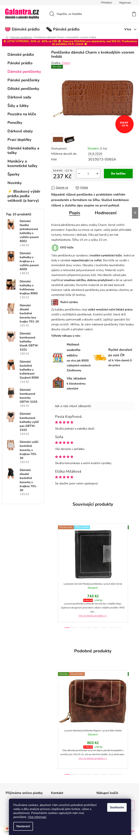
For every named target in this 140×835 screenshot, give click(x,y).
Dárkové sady (19, 97)
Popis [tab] (74, 213)
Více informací (37, 817)
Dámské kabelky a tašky (23, 150)
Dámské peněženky (24, 71)
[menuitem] (24, 29)
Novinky (14, 182)
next (132, 576)
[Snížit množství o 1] (79, 173)
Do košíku (118, 174)
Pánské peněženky (23, 80)
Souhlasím (117, 807)
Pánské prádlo (19, 63)
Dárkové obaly (20, 131)
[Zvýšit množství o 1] (97, 173)
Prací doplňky (19, 139)
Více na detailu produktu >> (93, 615)
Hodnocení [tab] (105, 213)
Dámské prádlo (20, 54)
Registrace (125, 2)
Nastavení (23, 826)
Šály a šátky (18, 105)
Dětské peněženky (23, 88)
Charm (66, 63)
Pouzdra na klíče (21, 114)
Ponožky (14, 122)
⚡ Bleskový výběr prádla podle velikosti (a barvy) (23, 196)
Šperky (13, 174)
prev (54, 576)
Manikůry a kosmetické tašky (22, 163)
